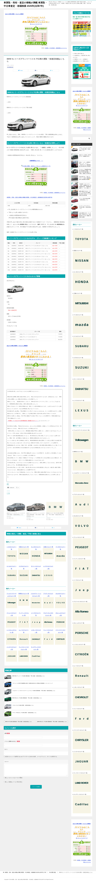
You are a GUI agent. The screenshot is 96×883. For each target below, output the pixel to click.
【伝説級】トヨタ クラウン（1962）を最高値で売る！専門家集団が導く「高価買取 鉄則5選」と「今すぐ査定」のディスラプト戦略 (85, 186)
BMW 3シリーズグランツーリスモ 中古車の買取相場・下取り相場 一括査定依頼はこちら (36, 515)
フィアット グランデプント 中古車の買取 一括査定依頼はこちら (85, 207)
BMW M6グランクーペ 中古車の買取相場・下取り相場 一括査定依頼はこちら (28, 675)
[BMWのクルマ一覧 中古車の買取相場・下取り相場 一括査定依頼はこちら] (55, 507)
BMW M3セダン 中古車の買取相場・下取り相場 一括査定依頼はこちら (27, 697)
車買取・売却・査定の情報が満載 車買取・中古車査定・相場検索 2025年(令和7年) (29, 197)
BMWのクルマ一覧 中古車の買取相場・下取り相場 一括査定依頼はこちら (55, 515)
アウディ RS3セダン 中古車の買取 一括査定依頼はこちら (24, 712)
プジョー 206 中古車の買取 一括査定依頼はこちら (84, 199)
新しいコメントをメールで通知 (13, 777)
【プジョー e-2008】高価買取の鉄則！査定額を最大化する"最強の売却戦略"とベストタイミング (32, 683)
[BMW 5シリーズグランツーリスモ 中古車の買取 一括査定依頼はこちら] (16, 507)
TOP (25, 872)
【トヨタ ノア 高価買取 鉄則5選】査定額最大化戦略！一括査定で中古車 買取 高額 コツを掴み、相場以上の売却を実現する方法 (85, 171)
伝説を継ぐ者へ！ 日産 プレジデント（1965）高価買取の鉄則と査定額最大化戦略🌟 (85, 178)
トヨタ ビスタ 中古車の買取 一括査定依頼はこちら (23, 705)
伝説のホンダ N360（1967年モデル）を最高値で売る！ (85, 155)
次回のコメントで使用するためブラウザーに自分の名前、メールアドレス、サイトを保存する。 (31, 756)
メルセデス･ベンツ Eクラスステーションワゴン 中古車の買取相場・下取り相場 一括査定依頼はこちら (33, 690)
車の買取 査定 (10, 67)
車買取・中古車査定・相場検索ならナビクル (56, 48)
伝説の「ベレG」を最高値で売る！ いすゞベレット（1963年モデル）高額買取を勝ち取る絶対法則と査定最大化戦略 (85, 164)
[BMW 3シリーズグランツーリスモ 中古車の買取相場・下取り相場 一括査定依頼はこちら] (36, 507)
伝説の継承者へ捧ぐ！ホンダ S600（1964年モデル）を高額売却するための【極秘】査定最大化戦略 (85, 215)
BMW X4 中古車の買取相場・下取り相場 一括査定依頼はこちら (18, 721)
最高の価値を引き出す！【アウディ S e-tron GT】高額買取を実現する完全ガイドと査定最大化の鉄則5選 (85, 193)
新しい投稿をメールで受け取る (13, 782)
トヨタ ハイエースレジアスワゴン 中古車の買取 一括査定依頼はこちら (85, 149)
